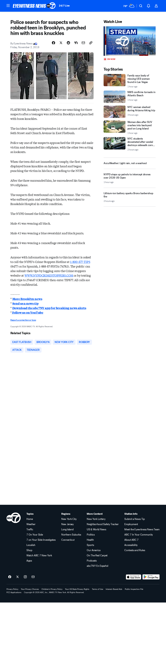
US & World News (96, 529)
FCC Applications (13, 592)
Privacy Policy (12, 589)
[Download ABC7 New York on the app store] (133, 577)
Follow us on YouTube (27, 312)
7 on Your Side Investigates (40, 540)
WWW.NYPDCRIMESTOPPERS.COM (48, 275)
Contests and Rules (134, 550)
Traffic (29, 529)
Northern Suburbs (71, 534)
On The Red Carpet (97, 555)
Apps (29, 560)
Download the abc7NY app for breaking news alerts (49, 308)
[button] (8, 5)
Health (90, 540)
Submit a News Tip (134, 519)
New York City (69, 519)
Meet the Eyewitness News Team (142, 529)
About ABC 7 (131, 540)
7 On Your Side (34, 534)
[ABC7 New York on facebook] (9, 577)
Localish (30, 545)
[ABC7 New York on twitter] (17, 577)
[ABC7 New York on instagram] (25, 577)
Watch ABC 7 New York (39, 555)
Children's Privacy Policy (52, 589)
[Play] (130, 41)
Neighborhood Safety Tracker (103, 524)
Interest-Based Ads (114, 589)
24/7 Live (64, 5)
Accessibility (131, 545)
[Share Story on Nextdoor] (76, 43)
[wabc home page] (13, 518)
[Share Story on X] (61, 43)
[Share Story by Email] (83, 43)
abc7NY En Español (97, 566)
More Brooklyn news (27, 299)
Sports (90, 545)
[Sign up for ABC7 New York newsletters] (33, 577)
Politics (91, 534)
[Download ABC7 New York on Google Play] (151, 577)
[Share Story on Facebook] (53, 43)
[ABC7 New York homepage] (34, 5)
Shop (29, 550)
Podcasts (91, 560)
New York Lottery (96, 519)
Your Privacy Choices (30, 589)
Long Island (67, 529)
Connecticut (67, 540)
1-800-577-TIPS (80, 262)
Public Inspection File (134, 589)
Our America (93, 550)
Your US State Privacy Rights (77, 589)
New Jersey (67, 524)
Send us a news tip (25, 303)
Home (29, 519)
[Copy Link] (91, 43)
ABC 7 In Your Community (138, 534)
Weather (31, 524)
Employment (131, 524)
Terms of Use (97, 589)
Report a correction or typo (23, 320)
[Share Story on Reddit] (68, 43)
